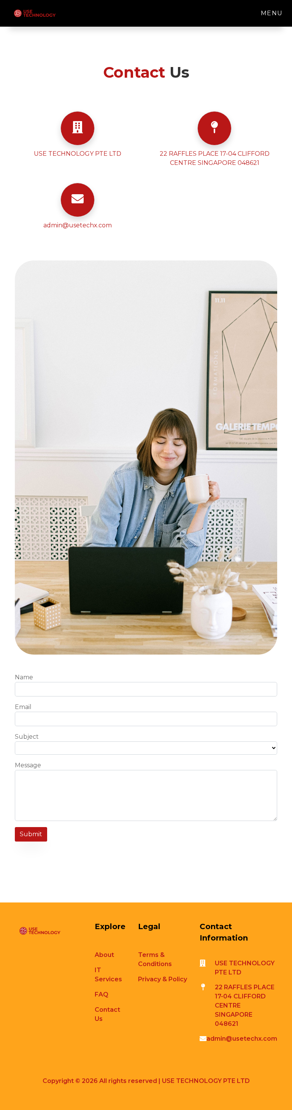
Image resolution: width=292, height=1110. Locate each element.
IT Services (108, 974)
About (104, 954)
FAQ (101, 994)
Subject (27, 736)
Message (28, 765)
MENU (272, 13)
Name (24, 677)
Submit (31, 834)
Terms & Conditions (155, 959)
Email (23, 707)
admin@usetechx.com (77, 225)
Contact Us (107, 1014)
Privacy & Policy (162, 979)
